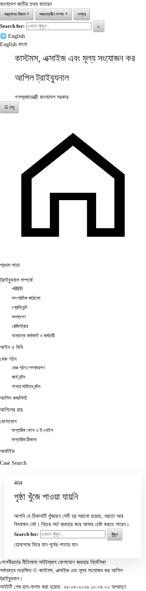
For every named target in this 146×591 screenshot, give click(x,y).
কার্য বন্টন (18, 377)
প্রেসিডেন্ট (19, 307)
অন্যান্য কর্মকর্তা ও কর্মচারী (33, 335)
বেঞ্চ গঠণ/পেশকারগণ (28, 368)
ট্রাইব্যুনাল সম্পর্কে (16, 280)
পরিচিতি (17, 289)
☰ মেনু (9, 107)
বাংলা (22, 44)
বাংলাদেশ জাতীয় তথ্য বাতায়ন (26, 4)
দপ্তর (82, 14)
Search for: (12, 26)
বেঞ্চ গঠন (8, 359)
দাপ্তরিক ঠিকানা (24, 439)
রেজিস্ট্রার (20, 326)
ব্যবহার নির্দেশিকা (91, 562)
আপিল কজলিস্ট (13, 398)
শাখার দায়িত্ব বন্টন (26, 386)
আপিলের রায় (11, 410)
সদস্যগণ (19, 317)
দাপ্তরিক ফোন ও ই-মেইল (32, 430)
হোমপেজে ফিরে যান (30, 545)
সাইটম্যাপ (47, 562)
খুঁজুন (114, 534)
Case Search (13, 463)
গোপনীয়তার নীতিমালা (18, 562)
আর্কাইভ (7, 451)
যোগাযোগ (8, 421)
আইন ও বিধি (11, 347)
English (16, 36)
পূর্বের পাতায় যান (63, 545)
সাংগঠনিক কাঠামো (26, 298)
